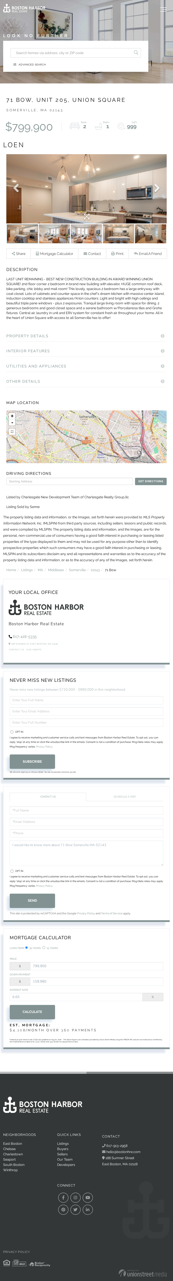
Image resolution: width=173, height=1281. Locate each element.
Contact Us (16, 649)
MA (40, 570)
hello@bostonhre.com (123, 1152)
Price (13, 958)
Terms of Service (112, 913)
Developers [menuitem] (66, 1165)
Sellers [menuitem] (62, 1154)
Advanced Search (32, 64)
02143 (95, 570)
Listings (27, 570)
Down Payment (20, 974)
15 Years (52, 948)
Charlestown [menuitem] (13, 1154)
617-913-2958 (116, 1146)
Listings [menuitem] (63, 1144)
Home (11, 570)
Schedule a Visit (125, 796)
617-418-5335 (25, 636)
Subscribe (32, 762)
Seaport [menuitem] (9, 1159)
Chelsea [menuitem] (9, 1149)
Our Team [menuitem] (65, 1159)
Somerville (77, 570)
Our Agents (33, 649)
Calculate (32, 1012)
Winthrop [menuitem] (10, 1170)
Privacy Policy (44, 746)
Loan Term (17, 948)
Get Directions (150, 481)
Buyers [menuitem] (62, 1149)
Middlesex (56, 570)
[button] (136, 52)
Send (32, 900)
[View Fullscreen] (12, 432)
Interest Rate (19, 989)
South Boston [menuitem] (13, 1165)
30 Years (35, 948)
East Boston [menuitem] (12, 1144)
